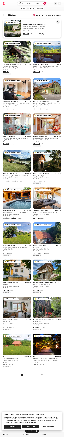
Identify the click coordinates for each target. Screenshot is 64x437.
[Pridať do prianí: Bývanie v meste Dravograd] (28, 152)
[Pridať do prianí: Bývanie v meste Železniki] (28, 298)
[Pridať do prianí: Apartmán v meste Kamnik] (28, 80)
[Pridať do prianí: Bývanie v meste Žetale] (59, 224)
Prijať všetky (12, 426)
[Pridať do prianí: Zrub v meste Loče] (28, 336)
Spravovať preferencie (48, 426)
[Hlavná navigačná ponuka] (59, 3)
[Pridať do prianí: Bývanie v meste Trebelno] (28, 261)
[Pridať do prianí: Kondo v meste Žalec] (28, 115)
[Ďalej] (45, 374)
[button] (26, 34)
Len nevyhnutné (30, 426)
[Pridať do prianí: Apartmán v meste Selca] (59, 43)
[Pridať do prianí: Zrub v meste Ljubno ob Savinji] (28, 43)
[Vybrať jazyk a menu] (55, 3)
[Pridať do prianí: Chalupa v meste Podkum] (59, 115)
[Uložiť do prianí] (58, 22)
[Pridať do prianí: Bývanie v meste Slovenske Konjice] (59, 298)
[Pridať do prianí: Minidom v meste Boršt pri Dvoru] (59, 261)
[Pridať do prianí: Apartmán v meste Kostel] (59, 189)
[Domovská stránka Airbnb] (4, 3)
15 (42, 375)
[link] (18, 374)
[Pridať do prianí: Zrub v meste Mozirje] (28, 189)
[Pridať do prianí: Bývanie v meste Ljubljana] (59, 336)
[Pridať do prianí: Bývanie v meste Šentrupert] (59, 152)
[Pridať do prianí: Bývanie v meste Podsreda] (59, 80)
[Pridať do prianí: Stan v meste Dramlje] (28, 224)
